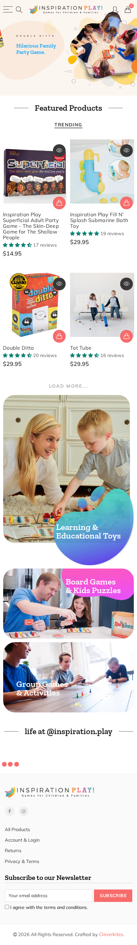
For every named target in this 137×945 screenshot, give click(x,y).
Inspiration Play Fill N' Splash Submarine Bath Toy (99, 220)
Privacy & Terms (22, 861)
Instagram (23, 811)
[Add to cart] (59, 203)
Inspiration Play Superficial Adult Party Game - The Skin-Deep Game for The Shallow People (31, 226)
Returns (13, 850)
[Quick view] (59, 150)
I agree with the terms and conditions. (48, 907)
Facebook (9, 811)
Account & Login (22, 840)
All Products (17, 829)
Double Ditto (18, 348)
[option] (68, 48)
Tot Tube (80, 348)
